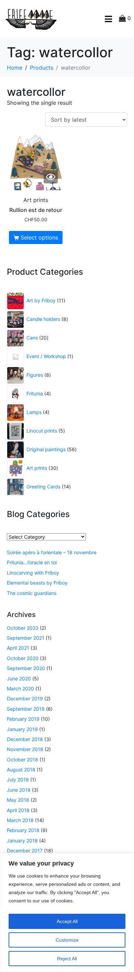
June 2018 (19, 790)
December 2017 (25, 850)
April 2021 (18, 648)
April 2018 (18, 810)
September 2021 (25, 638)
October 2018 (22, 759)
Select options (39, 237)
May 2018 (18, 800)
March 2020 (20, 688)
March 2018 (20, 820)
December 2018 (25, 739)
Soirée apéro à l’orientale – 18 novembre (52, 552)
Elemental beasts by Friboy (37, 583)
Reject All (67, 958)
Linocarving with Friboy (33, 573)
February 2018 (23, 830)
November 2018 (25, 749)
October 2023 (22, 628)
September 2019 (26, 709)
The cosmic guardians (31, 593)
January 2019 (22, 729)
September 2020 (26, 668)
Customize (67, 940)
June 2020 (19, 678)
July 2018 (18, 779)
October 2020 (22, 658)
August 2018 (21, 769)
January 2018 (22, 840)
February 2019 (23, 719)
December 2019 (25, 698)
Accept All (67, 921)
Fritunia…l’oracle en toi (32, 562)
